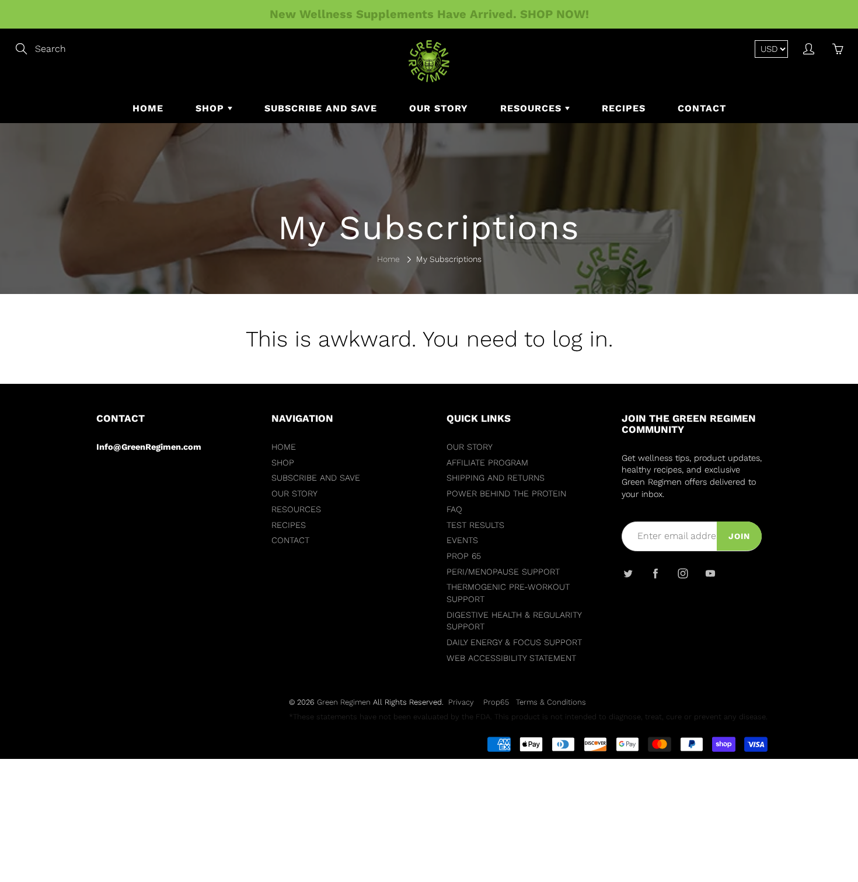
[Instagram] (682, 573)
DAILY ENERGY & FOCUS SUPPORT (514, 643)
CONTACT (702, 108)
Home (388, 259)
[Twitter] (628, 573)
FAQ (454, 509)
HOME (147, 108)
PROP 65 (464, 556)
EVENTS (462, 540)
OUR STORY (438, 108)
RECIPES (624, 108)
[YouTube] (710, 573)
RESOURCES (532, 108)
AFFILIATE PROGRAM (487, 463)
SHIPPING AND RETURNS (496, 478)
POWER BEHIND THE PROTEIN (506, 494)
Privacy (461, 702)
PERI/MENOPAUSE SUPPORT (503, 572)
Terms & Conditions (551, 702)
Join (739, 536)
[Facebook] (655, 573)
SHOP (212, 108)
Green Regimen (344, 702)
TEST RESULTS (475, 525)
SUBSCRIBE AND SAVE (320, 108)
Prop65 (496, 702)
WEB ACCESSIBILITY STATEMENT (511, 658)
